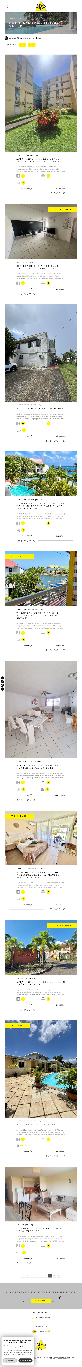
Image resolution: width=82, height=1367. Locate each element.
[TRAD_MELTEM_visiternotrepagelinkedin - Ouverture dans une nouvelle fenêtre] (2, 689)
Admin (73, 1357)
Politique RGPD (60, 1358)
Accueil (12, 18)
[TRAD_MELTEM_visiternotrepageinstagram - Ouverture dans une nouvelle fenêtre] (2, 685)
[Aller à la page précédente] (23, 1275)
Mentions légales (65, 1357)
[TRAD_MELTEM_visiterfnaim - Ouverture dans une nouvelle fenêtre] (34, 1331)
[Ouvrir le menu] (75, 6)
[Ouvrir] (6, 6)
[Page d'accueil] (41, 6)
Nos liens (52, 1358)
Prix (22, 45)
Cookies (67, 1358)
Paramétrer (10, 1360)
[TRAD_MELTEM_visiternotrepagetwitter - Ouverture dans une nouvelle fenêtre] (2, 681)
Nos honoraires (48, 1357)
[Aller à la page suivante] (59, 1275)
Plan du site (57, 1357)
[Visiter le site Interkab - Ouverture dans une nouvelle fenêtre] (44, 1331)
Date (31, 45)
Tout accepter (25, 1360)
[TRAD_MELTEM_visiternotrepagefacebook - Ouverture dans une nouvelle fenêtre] (2, 678)
